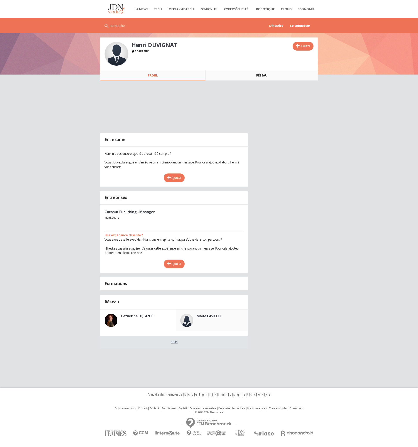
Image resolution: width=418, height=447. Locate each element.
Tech (158, 9)
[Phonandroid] (297, 433)
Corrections (296, 408)
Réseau (261, 75)
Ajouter (305, 46)
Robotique (265, 9)
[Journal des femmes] (115, 433)
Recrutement (169, 408)
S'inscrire (276, 25)
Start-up (209, 9)
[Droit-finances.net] (194, 433)
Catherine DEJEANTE (137, 316)
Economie (306, 9)
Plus (174, 342)
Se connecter (300, 25)
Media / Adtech (181, 9)
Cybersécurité (236, 9)
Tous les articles (278, 408)
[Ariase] (264, 433)
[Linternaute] (167, 433)
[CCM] (140, 433)
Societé (183, 408)
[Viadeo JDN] (240, 433)
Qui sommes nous (125, 408)
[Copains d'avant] (216, 433)
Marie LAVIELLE (209, 316)
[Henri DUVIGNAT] (116, 54)
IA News (141, 9)
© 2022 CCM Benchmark (209, 412)
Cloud (286, 9)
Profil (153, 75)
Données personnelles (203, 408)
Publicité (154, 408)
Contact (142, 408)
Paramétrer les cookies (231, 408)
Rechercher (118, 25)
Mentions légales (256, 408)
